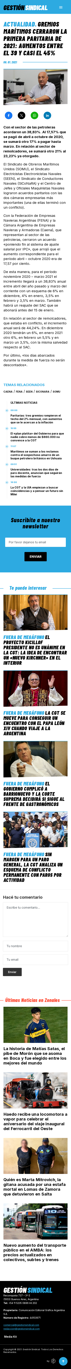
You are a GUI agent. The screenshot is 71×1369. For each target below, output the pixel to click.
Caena (8, 391)
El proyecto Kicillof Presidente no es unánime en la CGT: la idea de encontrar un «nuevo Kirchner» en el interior (35, 650)
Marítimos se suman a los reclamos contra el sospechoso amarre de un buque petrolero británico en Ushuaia (36, 455)
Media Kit (10, 1336)
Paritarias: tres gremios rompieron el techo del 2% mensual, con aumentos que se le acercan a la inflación (36, 419)
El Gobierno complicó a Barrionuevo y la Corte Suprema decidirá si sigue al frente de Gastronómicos (34, 793)
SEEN (29, 391)
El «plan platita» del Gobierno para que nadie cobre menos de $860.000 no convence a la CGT (37, 437)
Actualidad (19, 24)
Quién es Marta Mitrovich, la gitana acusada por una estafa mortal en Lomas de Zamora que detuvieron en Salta (34, 1187)
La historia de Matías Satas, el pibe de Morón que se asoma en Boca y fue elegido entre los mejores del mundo (34, 1056)
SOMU (56, 391)
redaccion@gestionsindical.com (21, 1328)
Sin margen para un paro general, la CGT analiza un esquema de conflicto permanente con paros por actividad (33, 867)
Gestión (25, 7)
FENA (19, 391)
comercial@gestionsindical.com (21, 1324)
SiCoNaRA (42, 391)
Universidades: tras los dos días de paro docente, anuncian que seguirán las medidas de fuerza (36, 473)
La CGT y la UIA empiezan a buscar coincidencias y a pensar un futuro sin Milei (37, 491)
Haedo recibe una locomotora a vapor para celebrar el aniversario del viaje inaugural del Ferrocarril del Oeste (35, 1121)
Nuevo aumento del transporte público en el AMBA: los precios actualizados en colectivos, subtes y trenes (34, 1252)
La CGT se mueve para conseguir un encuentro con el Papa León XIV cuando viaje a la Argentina (34, 723)
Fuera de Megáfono (23, 637)
